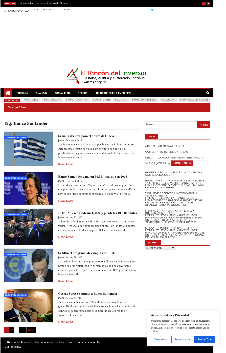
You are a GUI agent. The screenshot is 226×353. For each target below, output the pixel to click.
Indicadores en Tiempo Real (113, 93)
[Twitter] (152, 10)
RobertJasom (155, 172)
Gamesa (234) (169, 100)
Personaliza (160, 339)
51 (22, 330)
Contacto (68, 10)
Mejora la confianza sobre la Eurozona (173, 173)
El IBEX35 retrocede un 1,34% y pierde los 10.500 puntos (97, 213)
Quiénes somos (51, 10)
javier (61, 140)
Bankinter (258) (102, 100)
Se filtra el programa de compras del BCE (86, 253)
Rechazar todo (182, 339)
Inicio (36, 10)
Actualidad (62, 93)
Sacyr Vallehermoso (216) (195, 100)
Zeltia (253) (121, 100)
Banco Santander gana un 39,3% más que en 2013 (92, 176)
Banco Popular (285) (78, 100)
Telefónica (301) (53, 100)
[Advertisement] (107, 39)
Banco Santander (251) (145, 100)
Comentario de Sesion (15, 137)
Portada (22, 93)
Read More (65, 164)
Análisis (41, 93)
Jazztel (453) (32, 100)
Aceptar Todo (205, 339)
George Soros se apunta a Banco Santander (87, 293)
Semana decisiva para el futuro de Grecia (44, 3)
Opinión (83, 93)
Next (31, 330)
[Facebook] (147, 10)
